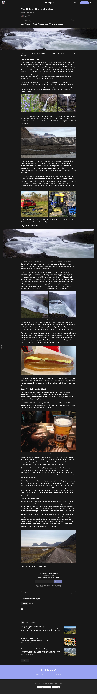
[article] (48, 630)
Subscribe (84, 2)
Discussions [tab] (32, 622)
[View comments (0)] (26, 20)
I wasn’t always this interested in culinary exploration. (35, 640)
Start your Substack (44, 687)
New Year (42, 566)
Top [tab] (23, 622)
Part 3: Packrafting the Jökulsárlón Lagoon (48, 24)
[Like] (22, 20)
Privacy (47, 683)
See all (24, 660)
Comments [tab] (24, 603)
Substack (41, 691)
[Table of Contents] (2, 347)
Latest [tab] (26, 622)
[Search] (75, 2)
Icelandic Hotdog (63, 340)
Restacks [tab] (31, 603)
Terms (51, 683)
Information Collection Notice (48, 586)
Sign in (92, 2)
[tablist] (27, 603)
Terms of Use (56, 585)
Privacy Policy (60, 586)
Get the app (56, 687)
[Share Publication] (78, 2)
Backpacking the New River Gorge (32, 627)
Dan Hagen (27, 15)
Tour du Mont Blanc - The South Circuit (34, 649)
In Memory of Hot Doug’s (29, 638)
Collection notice (58, 683)
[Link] (19, 59)
